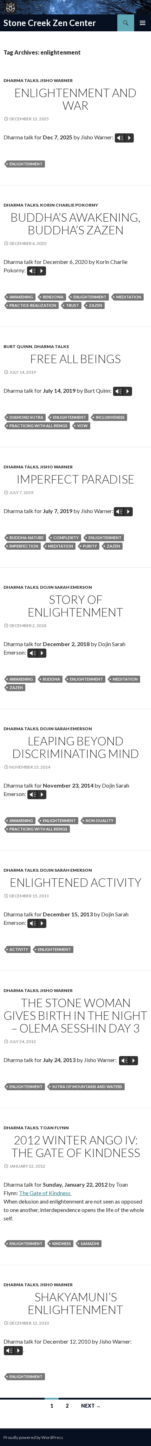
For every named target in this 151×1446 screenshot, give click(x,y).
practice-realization (32, 305)
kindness (61, 1243)
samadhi (90, 1243)
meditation (128, 297)
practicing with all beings (38, 425)
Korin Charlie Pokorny (69, 205)
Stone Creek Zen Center (50, 23)
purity (90, 546)
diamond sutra (26, 417)
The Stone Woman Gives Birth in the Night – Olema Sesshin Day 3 (75, 1015)
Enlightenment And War (75, 99)
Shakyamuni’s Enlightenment (75, 1303)
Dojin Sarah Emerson (66, 587)
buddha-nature (26, 537)
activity (18, 949)
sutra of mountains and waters (87, 1086)
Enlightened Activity (76, 882)
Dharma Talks (21, 80)
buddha (51, 679)
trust (72, 305)
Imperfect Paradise (75, 479)
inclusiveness (110, 417)
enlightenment (25, 164)
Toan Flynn (54, 1127)
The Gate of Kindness (45, 1192)
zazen (95, 305)
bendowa (53, 297)
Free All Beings (75, 359)
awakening (21, 297)
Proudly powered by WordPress (33, 1437)
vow (82, 425)
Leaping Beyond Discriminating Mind (75, 747)
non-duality (99, 820)
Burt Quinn (18, 346)
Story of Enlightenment (75, 605)
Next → (91, 1406)
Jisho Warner (56, 80)
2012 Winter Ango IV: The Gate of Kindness (75, 1146)
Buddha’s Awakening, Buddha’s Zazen (75, 223)
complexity (66, 537)
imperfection (23, 546)
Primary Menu (142, 22)
